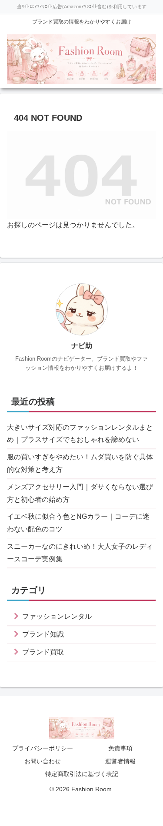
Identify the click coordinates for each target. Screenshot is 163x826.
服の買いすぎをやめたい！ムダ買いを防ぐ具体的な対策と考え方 (80, 463)
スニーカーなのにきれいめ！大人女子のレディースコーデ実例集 (80, 553)
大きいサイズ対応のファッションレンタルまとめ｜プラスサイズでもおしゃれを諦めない (80, 434)
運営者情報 (120, 761)
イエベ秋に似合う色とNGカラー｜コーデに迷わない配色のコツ (78, 523)
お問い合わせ (42, 761)
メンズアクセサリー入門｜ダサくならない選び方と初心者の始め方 (80, 493)
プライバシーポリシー (42, 748)
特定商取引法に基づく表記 (81, 773)
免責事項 (120, 748)
